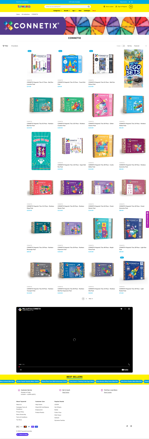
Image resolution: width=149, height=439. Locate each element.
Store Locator (108, 392)
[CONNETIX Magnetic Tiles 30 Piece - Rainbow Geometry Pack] (133, 146)
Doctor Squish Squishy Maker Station (27, 381)
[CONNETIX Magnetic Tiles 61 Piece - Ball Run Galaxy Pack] (102, 63)
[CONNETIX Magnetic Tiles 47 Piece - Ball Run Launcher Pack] (41, 63)
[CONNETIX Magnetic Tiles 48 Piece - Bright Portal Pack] (102, 229)
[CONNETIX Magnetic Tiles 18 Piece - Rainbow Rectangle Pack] (41, 229)
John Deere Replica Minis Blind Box (130, 381)
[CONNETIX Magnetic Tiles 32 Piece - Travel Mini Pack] (72, 63)
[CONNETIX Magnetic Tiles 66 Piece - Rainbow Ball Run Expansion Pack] (72, 270)
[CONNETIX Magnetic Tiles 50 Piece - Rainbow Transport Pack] (41, 270)
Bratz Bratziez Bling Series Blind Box (107, 381)
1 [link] (83, 299)
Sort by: (130, 46)
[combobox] (67, 6)
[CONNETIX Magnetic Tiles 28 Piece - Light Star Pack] (133, 229)
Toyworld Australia (26, 431)
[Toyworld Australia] (133, 68)
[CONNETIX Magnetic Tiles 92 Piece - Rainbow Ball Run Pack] (41, 105)
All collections (26, 14)
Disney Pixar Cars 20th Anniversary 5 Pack (53, 381)
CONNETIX (29, 80)
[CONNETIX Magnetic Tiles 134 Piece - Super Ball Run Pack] (72, 146)
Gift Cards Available (74, 2)
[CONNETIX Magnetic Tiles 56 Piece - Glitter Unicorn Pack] (102, 105)
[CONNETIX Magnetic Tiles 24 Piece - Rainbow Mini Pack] (102, 270)
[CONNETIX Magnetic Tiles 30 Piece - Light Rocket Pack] (133, 270)
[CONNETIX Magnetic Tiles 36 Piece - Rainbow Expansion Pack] (72, 229)
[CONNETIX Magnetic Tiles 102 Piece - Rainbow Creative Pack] (72, 105)
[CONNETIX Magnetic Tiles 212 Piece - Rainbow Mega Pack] (41, 187)
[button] (147, 219)
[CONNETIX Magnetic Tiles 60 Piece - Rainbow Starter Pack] (72, 187)
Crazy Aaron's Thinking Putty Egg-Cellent (81, 381)
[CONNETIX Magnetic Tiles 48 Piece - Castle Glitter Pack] (102, 146)
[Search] (89, 7)
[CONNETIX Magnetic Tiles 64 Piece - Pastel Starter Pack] (102, 187)
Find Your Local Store (22, 2)
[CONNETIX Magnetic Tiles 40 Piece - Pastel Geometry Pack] (133, 187)
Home (18, 14)
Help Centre (123, 2)
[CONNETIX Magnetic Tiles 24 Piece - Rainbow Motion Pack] (133, 105)
